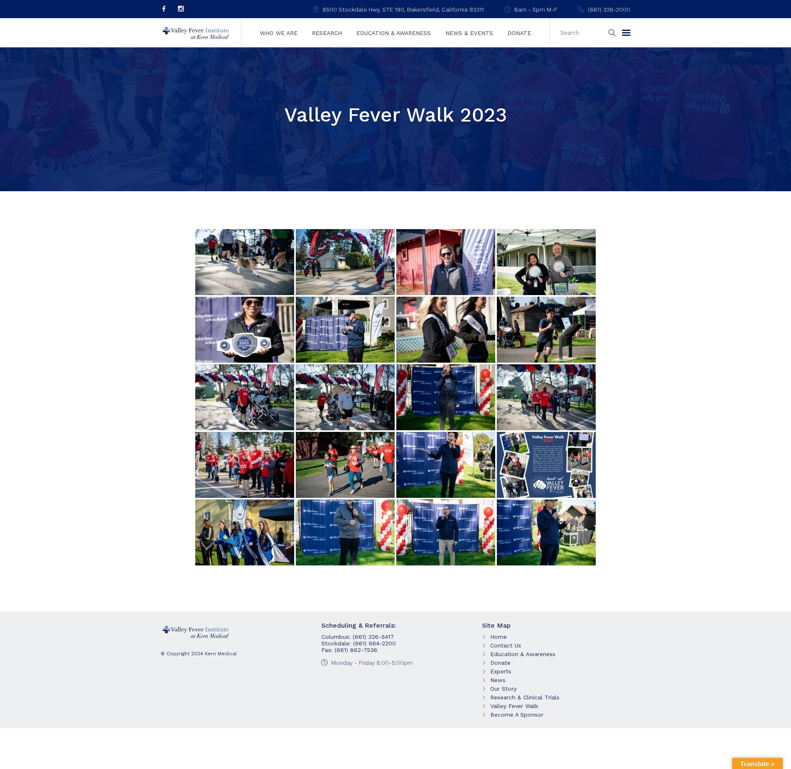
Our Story (503, 688)
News (497, 680)
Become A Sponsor (516, 714)
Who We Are (278, 33)
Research (327, 33)
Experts (500, 671)
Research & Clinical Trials (524, 697)
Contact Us (505, 645)
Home (498, 636)
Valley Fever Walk (514, 706)
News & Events (469, 33)
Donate (519, 33)
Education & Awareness (393, 33)
